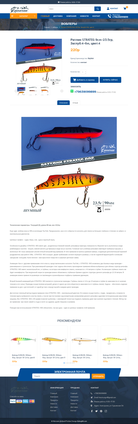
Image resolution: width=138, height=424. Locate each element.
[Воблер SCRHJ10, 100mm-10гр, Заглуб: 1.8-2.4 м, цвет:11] (53, 339)
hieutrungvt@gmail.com (107, 397)
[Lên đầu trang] (133, 413)
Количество (75, 71)
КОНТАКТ (114, 8)
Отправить (98, 376)
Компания (54, 396)
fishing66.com (82, 421)
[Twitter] (96, 411)
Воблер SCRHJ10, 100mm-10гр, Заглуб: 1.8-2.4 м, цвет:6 (23, 356)
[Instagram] (106, 411)
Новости (53, 403)
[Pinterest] (101, 411)
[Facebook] (92, 411)
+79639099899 (120, 17)
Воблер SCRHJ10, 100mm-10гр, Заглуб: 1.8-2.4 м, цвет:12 (82, 357)
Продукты (54, 400)
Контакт (53, 410)
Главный (53, 393)
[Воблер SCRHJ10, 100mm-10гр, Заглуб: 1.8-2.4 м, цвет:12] (84, 339)
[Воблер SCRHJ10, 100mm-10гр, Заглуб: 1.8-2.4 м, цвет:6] (23, 339)
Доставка (54, 407)
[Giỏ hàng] (124, 9)
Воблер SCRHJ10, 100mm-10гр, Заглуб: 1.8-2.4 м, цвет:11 (53, 356)
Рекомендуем (69, 320)
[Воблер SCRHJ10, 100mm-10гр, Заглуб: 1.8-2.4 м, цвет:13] (114, 339)
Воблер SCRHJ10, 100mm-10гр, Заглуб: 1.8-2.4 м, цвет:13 (113, 357)
